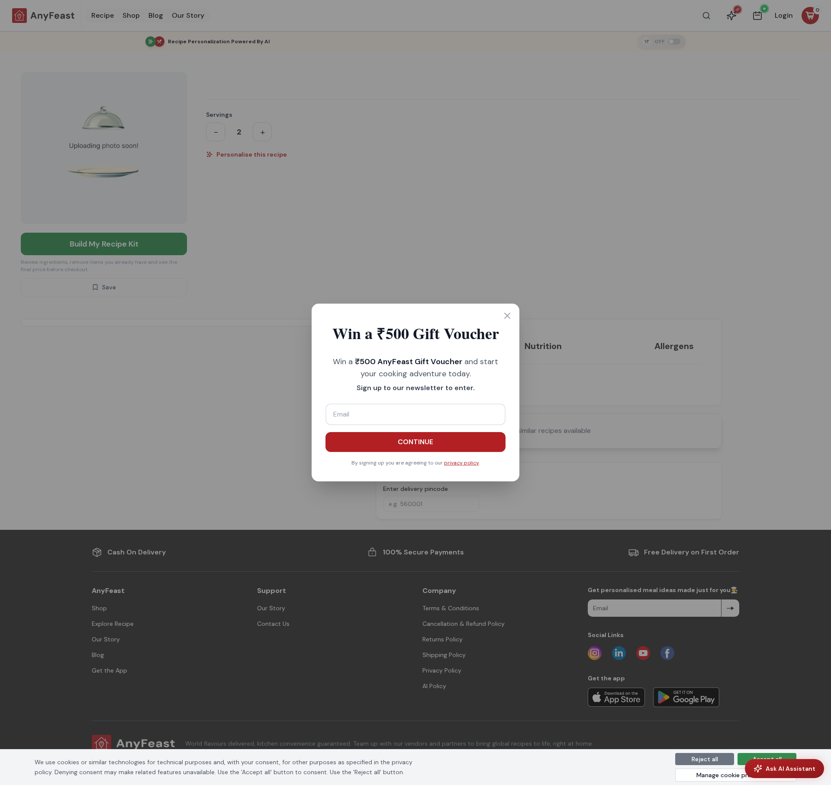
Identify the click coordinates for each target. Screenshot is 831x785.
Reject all (705, 759)
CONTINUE (415, 441)
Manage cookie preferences (736, 775)
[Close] (507, 316)
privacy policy (461, 462)
